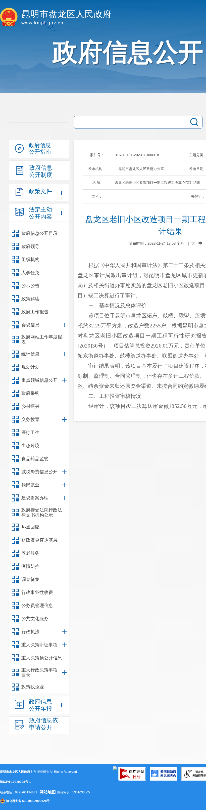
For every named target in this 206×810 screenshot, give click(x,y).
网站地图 (48, 792)
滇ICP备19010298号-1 (15, 782)
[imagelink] (115, 768)
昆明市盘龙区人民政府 (15, 772)
